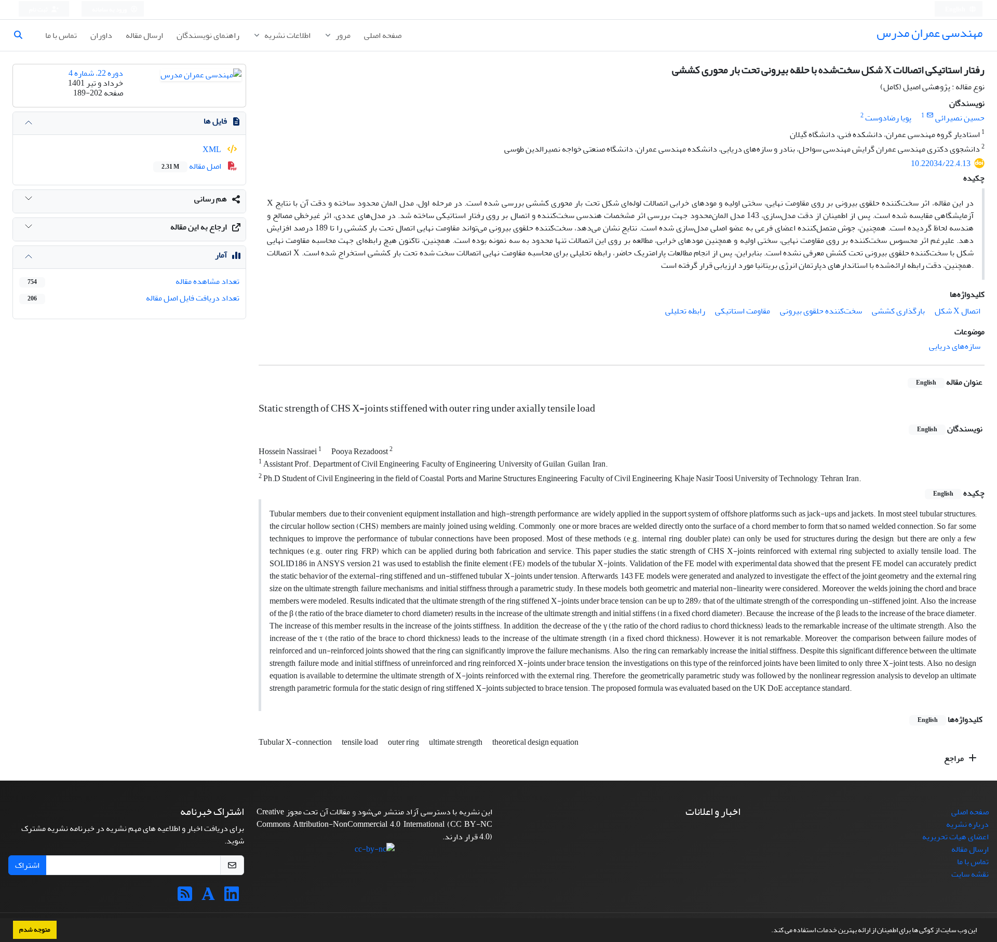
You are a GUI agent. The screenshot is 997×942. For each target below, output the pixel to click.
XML (213, 149)
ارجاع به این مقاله (198, 227)
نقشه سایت (970, 874)
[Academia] (208, 897)
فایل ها (215, 121)
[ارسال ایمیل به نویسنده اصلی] (930, 115)
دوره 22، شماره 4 (96, 73)
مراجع (954, 758)
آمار (221, 255)
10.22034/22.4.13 (941, 163)
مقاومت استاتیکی (742, 311)
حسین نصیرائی (960, 118)
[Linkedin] (231, 897)
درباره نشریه (967, 824)
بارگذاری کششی (898, 311)
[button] (768, 931)
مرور (342, 35)
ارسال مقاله (144, 35)
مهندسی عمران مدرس (929, 33)
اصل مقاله (192, 166)
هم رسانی (210, 199)
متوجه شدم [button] (34, 929)
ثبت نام (39, 10)
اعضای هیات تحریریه (955, 836)
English (955, 10)
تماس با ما (61, 35)
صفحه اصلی (382, 35)
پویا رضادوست (888, 118)
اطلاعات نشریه (287, 35)
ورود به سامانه (110, 10)
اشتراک (27, 865)
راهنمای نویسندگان (208, 35)
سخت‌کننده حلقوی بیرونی (821, 311)
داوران (101, 35)
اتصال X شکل (957, 311)
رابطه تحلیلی (685, 311)
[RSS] (184, 897)
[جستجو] (22, 35)
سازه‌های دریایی (954, 346)
